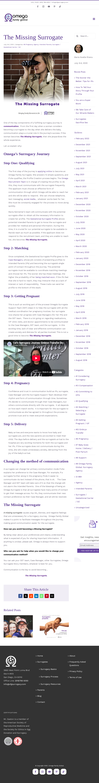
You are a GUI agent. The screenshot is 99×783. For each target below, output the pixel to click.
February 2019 (82, 324)
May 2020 (80, 234)
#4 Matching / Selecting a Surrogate (82, 410)
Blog (39, 696)
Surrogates (42, 662)
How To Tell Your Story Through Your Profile (85, 90)
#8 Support (81, 458)
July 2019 (80, 294)
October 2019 (82, 276)
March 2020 (81, 246)
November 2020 (83, 210)
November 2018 (83, 342)
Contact (41, 702)
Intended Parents (45, 44)
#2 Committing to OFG (84, 393)
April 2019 (80, 312)
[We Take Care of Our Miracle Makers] (18, 626)
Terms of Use (75, 677)
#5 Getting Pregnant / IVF (82, 422)
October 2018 (82, 348)
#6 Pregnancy (28, 44)
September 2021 (83, 156)
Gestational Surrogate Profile (44, 219)
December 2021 (83, 144)
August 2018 (81, 360)
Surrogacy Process (49, 676)
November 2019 (83, 270)
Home (40, 656)
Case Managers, (15, 260)
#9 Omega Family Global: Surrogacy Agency (84, 467)
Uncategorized (82, 507)
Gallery (21, 618)
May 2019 (80, 306)
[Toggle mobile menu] (94, 19)
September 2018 (83, 354)
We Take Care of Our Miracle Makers (14, 618)
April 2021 (80, 180)
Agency (36, 44)
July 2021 (80, 168)
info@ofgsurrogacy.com (60, 2)
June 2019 (80, 300)
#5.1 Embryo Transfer (81, 431)
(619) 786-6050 (45, 2)
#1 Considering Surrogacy (82, 378)
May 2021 (80, 174)
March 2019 (81, 318)
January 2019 (82, 330)
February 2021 (82, 192)
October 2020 (82, 216)
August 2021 (81, 162)
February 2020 (82, 252)
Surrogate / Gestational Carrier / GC (85, 498)
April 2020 (80, 240)
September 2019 (83, 282)
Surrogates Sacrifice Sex (50, 621)
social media (29, 199)
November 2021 (83, 150)
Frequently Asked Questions (77, 663)
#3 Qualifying (82, 401)
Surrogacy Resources (50, 684)
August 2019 (81, 288)
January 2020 (82, 258)
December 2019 (83, 264)
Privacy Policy (75, 671)
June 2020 (80, 228)
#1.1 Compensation (84, 385)
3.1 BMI (79, 477)
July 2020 (80, 222)
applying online (45, 171)
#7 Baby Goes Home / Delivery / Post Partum (84, 448)
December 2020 (83, 204)
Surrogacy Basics (49, 669)
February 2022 (82, 138)
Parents (41, 690)
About (72, 656)
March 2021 (81, 186)
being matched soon (45, 277)
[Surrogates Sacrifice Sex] (54, 626)
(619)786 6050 (21, 681)
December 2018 (83, 336)
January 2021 (82, 198)
